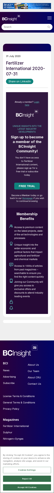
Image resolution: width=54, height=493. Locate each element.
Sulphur (7, 432)
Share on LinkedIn (19, 81)
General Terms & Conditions (19, 402)
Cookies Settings (27, 470)
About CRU (34, 377)
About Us (33, 364)
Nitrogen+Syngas (13, 438)
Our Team (33, 371)
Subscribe (9, 383)
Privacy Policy (11, 408)
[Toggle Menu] (49, 18)
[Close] (50, 450)
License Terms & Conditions (19, 396)
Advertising (9, 376)
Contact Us (34, 383)
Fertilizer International (16, 426)
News (6, 370)
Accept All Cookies (27, 487)
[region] (27, 469)
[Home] (24, 17)
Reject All (27, 478)
